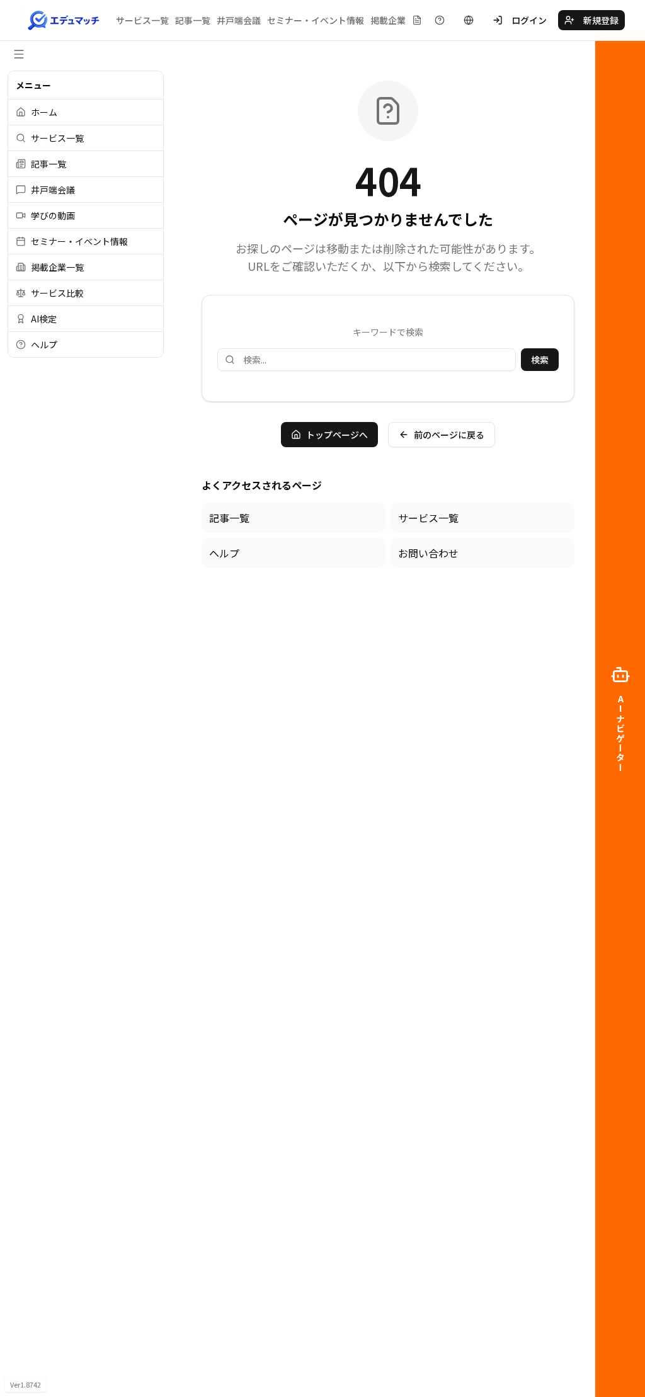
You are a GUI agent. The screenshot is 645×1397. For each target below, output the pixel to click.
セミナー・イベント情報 (315, 20)
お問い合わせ (428, 553)
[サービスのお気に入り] (417, 20)
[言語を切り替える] (468, 20)
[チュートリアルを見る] (439, 20)
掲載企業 (388, 20)
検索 (540, 359)
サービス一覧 (142, 20)
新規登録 (601, 20)
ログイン (529, 20)
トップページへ (337, 434)
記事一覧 (192, 20)
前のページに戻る (449, 434)
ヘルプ (224, 553)
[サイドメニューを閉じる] (19, 54)
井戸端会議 (239, 20)
